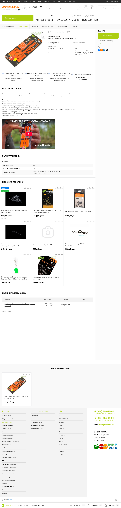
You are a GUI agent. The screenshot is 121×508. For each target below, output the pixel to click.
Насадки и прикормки (8, 451)
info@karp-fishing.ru (38, 505)
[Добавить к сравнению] (43, 37)
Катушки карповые (7, 435)
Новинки (33, 419)
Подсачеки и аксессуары (9, 467)
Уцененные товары (36, 432)
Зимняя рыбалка (7, 490)
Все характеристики (79, 42)
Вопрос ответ (67, 1)
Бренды (59, 1)
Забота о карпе (6, 428)
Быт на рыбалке (6, 415)
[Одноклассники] (101, 50)
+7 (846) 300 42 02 (24, 505)
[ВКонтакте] (99, 50)
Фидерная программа (8, 486)
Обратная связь (10, 505)
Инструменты (6, 432)
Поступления (34, 415)
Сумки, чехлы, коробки (8, 480)
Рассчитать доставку (106, 40)
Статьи (53, 1)
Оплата (26, 1)
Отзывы (20, 1)
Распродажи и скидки (37, 428)
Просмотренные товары (60, 368)
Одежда (4, 454)
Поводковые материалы (9, 464)
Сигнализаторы (6, 477)
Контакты (46, 1)
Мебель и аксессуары (8, 448)
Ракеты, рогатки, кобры (8, 474)
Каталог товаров (11, 18)
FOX (76, 46)
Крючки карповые (7, 438)
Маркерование (6, 444)
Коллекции (62, 448)
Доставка (32, 1)
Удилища (4, 483)
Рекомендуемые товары (38, 425)
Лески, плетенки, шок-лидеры (10, 441)
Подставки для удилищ (8, 470)
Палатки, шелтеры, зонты (9, 457)
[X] (107, 50)
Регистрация (114, 1)
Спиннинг (4, 493)
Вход (107, 1)
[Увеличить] (23, 49)
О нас (3, 1)
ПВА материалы (6, 461)
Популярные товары (36, 422)
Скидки (39, 1)
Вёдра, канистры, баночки (9, 419)
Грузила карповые (7, 425)
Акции (60, 454)
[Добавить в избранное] (43, 32)
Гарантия (61, 451)
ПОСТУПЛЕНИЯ (11, 1)
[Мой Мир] (104, 50)
